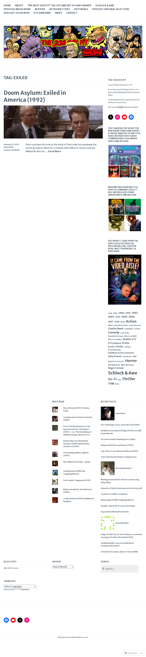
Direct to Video (115, 339)
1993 (111, 316)
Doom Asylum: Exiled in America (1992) (35, 96)
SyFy (119, 380)
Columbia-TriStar (132, 329)
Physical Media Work (17, 9)
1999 (122, 322)
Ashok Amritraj (135, 325)
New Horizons (127, 365)
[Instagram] (117, 117)
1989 (115, 313)
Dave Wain (8, 147)
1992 (135, 313)
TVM (111, 383)
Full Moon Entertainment (121, 353)
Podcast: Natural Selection (110, 9)
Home (7, 5)
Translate (24, 589)
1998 (116, 322)
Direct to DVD (130, 336)
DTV (134, 339)
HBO (135, 356)
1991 (128, 313)
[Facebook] (131, 117)
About (19, 5)
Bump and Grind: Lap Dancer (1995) (117, 445)
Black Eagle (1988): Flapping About (117, 500)
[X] (110, 117)
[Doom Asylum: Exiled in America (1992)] (53, 137)
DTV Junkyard (42, 12)
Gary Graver (115, 356)
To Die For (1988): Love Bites (114, 494)
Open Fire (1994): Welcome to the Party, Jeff (121, 488)
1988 (110, 313)
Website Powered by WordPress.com (73, 637)
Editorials (81, 9)
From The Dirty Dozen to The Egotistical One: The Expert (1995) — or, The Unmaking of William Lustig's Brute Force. (77, 430)
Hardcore (127, 356)
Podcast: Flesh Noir (17, 12)
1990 (121, 313)
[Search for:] (120, 569)
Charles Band (115, 328)
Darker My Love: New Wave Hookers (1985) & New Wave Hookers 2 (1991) (76, 444)
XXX (117, 384)
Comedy (113, 332)
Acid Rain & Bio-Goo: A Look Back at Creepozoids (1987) (117, 544)
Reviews (40, 9)
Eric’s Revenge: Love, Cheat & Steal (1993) (120, 425)
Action (131, 321)
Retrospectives (59, 9)
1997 (110, 321)
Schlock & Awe (104, 5)
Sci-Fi (112, 379)
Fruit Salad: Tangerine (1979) (77, 480)
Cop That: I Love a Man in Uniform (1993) (119, 451)
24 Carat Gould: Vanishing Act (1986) (118, 439)
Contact (71, 12)
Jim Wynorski (114, 365)
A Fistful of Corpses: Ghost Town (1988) (119, 552)
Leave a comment (12, 150)
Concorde (124, 333)
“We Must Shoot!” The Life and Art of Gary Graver (59, 5)
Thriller (128, 379)
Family (127, 347)
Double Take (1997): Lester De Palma (118, 506)
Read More (54, 151)
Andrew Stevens (121, 325)
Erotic (125, 343)
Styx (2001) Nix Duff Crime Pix (115, 512)
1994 (117, 317)
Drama (127, 339)
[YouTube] (124, 117)
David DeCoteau (115, 336)
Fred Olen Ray (114, 350)
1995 (124, 316)
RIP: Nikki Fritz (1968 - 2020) (76, 462)
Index (58, 12)
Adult (110, 325)
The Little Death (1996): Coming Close (119, 457)
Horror (131, 361)
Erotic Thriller (115, 346)
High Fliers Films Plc (116, 361)
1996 (131, 316)
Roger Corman (115, 368)
